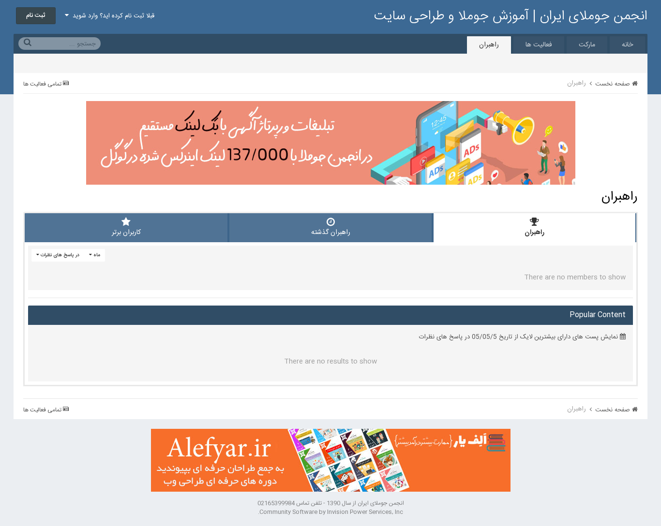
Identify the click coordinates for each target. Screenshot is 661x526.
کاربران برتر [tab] (126, 232)
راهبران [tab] (534, 232)
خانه (627, 45)
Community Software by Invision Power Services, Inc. (330, 512)
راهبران (489, 45)
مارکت (587, 45)
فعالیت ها (539, 45)
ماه (96, 255)
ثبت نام (35, 15)
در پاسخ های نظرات (59, 255)
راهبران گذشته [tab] (330, 232)
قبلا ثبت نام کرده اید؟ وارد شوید (111, 16)
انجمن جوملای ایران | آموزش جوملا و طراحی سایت (510, 16)
